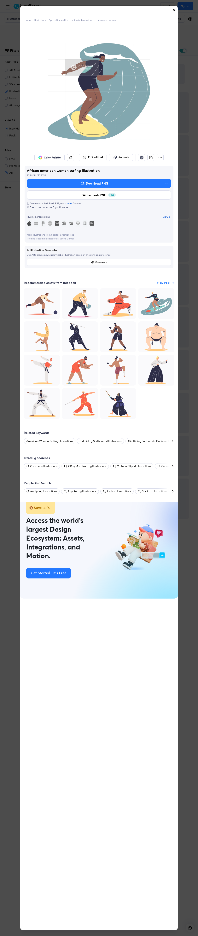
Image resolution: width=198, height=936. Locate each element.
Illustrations (40, 20)
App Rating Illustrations (81, 491)
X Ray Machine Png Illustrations (87, 466)
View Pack (163, 282)
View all (167, 216)
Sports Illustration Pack (84, 20)
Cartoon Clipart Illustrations (134, 466)
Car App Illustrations (154, 491)
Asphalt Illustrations (119, 491)
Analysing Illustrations (43, 491)
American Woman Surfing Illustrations (109, 20)
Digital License (60, 207)
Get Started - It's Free (48, 573)
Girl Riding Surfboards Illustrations (100, 441)
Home (28, 20)
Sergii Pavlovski (38, 174)
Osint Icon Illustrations (43, 466)
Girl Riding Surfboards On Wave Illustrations (155, 441)
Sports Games (67, 238)
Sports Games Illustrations (60, 20)
